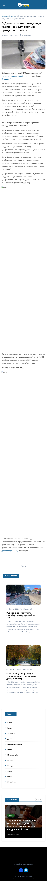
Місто (9, 750)
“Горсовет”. (6, 79)
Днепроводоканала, (10, 551)
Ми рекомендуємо (14, 744)
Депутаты (11, 733)
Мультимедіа (12, 755)
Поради (10, 766)
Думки (9, 739)
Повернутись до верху (24, 876)
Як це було (11, 782)
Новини (12, 16)
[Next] (40, 799)
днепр (24, 566)
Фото (9, 777)
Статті (9, 771)
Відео (9, 723)
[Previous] (36, 799)
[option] (23, 821)
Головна (5, 16)
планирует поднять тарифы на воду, (17, 76)
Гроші (9, 728)
